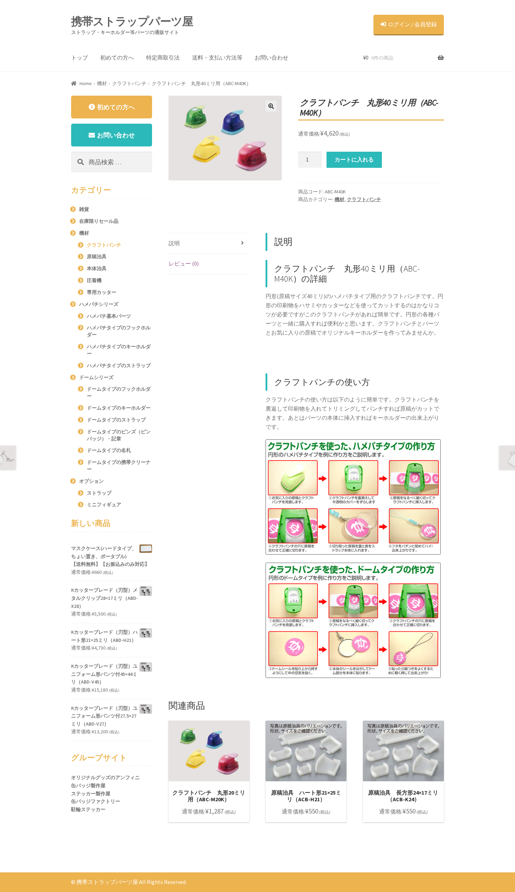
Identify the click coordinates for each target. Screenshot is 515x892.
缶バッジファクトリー (95, 801)
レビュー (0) (184, 263)
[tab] (209, 243)
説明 (174, 243)
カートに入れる (354, 159)
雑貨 (84, 209)
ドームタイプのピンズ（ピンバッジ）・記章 (119, 435)
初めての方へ (117, 57)
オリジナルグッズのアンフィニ (105, 777)
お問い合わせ (271, 57)
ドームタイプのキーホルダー (119, 408)
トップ (79, 57)
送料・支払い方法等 (217, 57)
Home (86, 83)
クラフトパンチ (129, 83)
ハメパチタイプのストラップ (119, 365)
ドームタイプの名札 (109, 450)
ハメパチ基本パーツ (109, 316)
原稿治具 (97, 256)
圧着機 (94, 280)
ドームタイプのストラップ (116, 420)
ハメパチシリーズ (98, 304)
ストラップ (99, 493)
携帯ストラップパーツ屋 (132, 21)
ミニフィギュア (104, 504)
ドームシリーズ (96, 377)
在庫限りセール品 (98, 221)
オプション (91, 481)
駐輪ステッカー (88, 809)
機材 (102, 83)
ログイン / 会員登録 (412, 24)
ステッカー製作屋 (90, 793)
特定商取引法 (163, 57)
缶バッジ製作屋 (88, 785)
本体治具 (97, 268)
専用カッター (101, 292)
